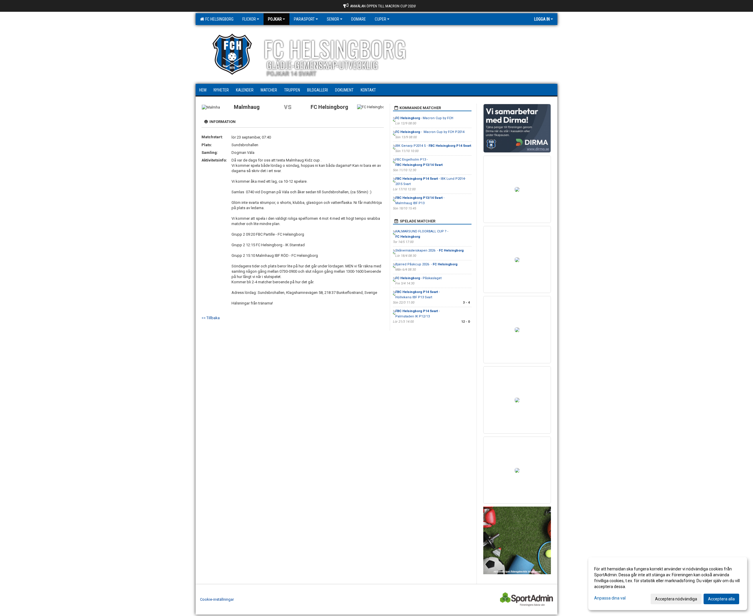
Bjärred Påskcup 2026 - (426, 264)
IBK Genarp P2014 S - (433, 146)
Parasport (304, 19)
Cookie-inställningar (217, 599)
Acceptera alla (721, 599)
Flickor (249, 19)
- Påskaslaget (418, 278)
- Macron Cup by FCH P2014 (429, 132)
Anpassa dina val (610, 598)
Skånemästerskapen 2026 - (429, 250)
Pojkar (275, 19)
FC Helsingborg (219, 19)
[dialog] (667, 583)
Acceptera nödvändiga (676, 599)
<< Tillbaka (210, 318)
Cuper (380, 19)
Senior (333, 19)
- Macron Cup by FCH (424, 118)
